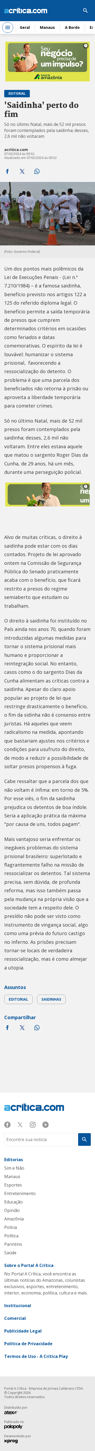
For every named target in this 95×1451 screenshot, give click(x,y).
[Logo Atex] (13, 1413)
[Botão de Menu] (7, 27)
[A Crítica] (25, 10)
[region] (47, 61)
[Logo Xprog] (13, 1442)
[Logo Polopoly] (13, 1427)
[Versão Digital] (69, 10)
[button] (7, 171)
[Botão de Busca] (85, 10)
